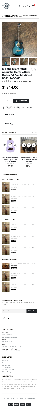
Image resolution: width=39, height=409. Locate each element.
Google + (14, 107)
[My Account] (24, 6)
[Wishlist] (28, 6)
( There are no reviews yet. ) (22, 81)
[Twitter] (9, 318)
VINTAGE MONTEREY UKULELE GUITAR (22, 185)
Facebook (3, 107)
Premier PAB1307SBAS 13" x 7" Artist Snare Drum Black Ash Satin (29, 159)
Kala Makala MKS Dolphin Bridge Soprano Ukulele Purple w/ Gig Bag (10, 159)
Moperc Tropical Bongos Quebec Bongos (24, 263)
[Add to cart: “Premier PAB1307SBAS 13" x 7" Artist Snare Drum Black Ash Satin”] (29, 145)
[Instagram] (14, 318)
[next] (35, 69)
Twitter (7, 107)
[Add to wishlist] (5, 145)
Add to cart (22, 101)
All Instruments (12, 93)
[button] (4, 39)
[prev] (32, 69)
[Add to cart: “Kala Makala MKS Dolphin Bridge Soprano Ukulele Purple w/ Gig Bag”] (10, 145)
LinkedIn (10, 107)
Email (18, 107)
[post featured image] (6, 187)
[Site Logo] (6, 6)
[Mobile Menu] (20, 6)
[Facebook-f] (4, 318)
